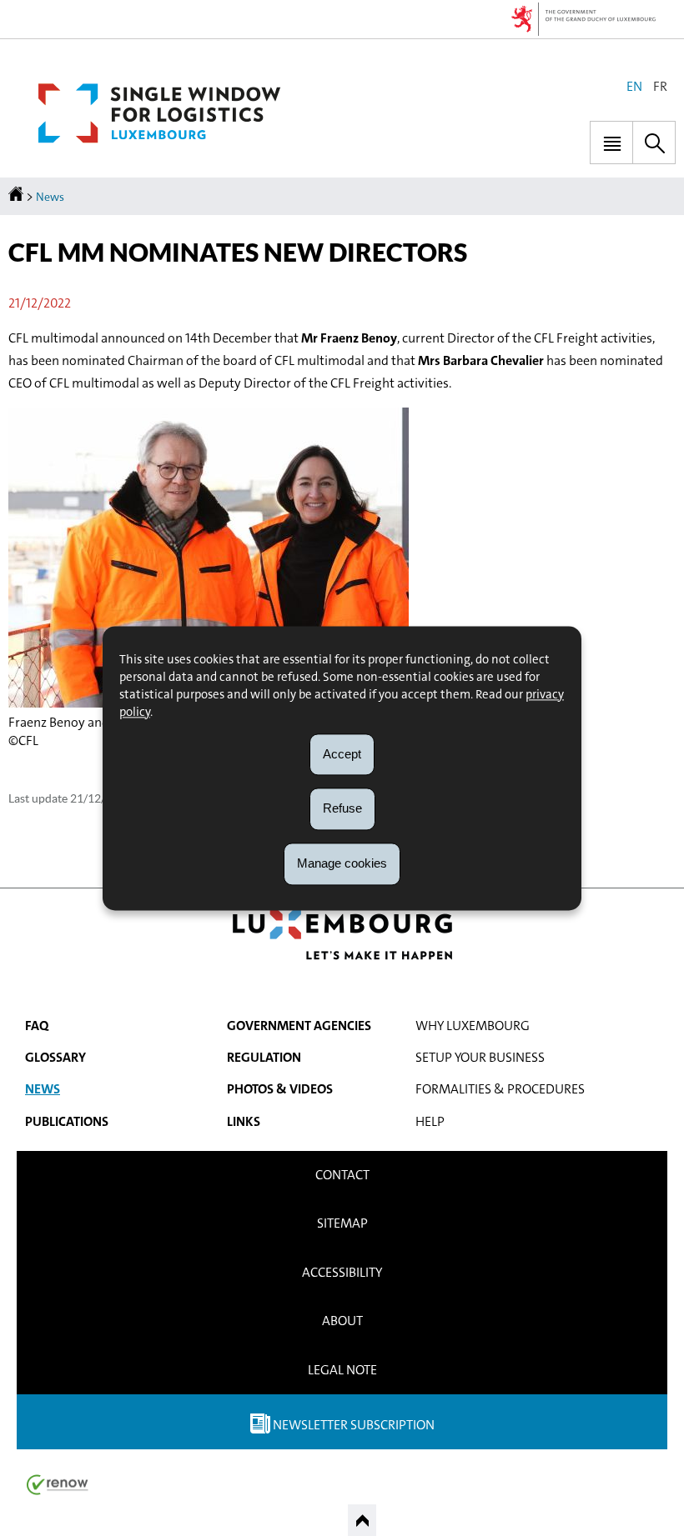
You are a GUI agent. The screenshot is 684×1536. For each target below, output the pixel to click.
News (50, 196)
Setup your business (480, 1057)
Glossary (55, 1057)
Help (430, 1121)
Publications (66, 1121)
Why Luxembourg (472, 1025)
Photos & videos (280, 1089)
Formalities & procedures (500, 1089)
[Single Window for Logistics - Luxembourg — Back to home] (159, 113)
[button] (611, 142)
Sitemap (342, 1223)
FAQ (36, 1025)
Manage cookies (342, 863)
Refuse (342, 809)
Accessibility (342, 1272)
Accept (342, 754)
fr (660, 86)
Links (243, 1121)
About (342, 1320)
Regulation (264, 1057)
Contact (342, 1174)
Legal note (342, 1369)
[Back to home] (17, 196)
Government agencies (299, 1025)
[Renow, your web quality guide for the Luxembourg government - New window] (57, 1483)
